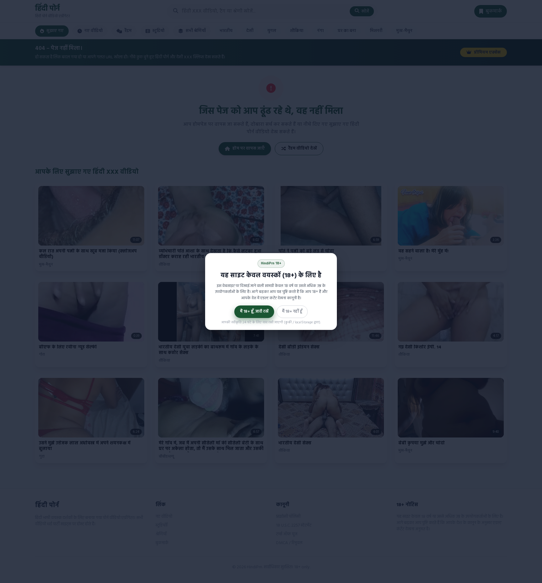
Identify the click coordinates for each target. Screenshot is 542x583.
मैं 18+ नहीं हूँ (292, 311)
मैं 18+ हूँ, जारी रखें (254, 311)
